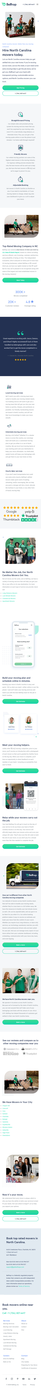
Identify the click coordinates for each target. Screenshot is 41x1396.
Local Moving (7, 1330)
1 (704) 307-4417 (20, 93)
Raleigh (4, 1119)
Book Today (20, 280)
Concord (5, 1108)
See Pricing (20, 88)
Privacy (32, 1385)
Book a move (20, 945)
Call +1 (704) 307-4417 (13, 1312)
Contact (23, 1327)
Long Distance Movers (9, 593)
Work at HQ (7, 1362)
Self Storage (7, 1349)
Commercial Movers (9, 598)
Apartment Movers (8, 601)
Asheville (5, 1130)
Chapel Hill (6, 1106)
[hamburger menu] (37, 4)
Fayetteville (6, 1124)
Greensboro (6, 1135)
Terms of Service (24, 1286)
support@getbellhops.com (15, 1267)
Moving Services (8, 1323)
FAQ (22, 1330)
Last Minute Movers (9, 596)
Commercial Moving (9, 1346)
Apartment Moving (9, 1339)
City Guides (25, 1362)
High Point (5, 1133)
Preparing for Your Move (29, 1365)
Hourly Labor (7, 1336)
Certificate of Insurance (29, 1368)
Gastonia (5, 1122)
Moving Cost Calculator (11, 1327)
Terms (24, 1385)
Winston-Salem (7, 1127)
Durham (4, 1114)
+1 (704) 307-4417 (28, 4)
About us (24, 1323)
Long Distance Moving (10, 1333)
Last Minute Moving (9, 1343)
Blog (22, 1359)
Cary (3, 1111)
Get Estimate (20, 701)
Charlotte (5, 1116)
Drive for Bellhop (8, 1359)
